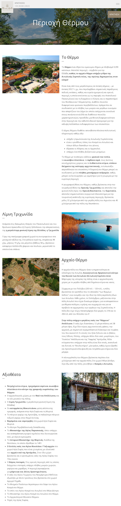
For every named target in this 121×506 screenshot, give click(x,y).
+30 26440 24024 (22, 6)
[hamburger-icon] (117, 4)
